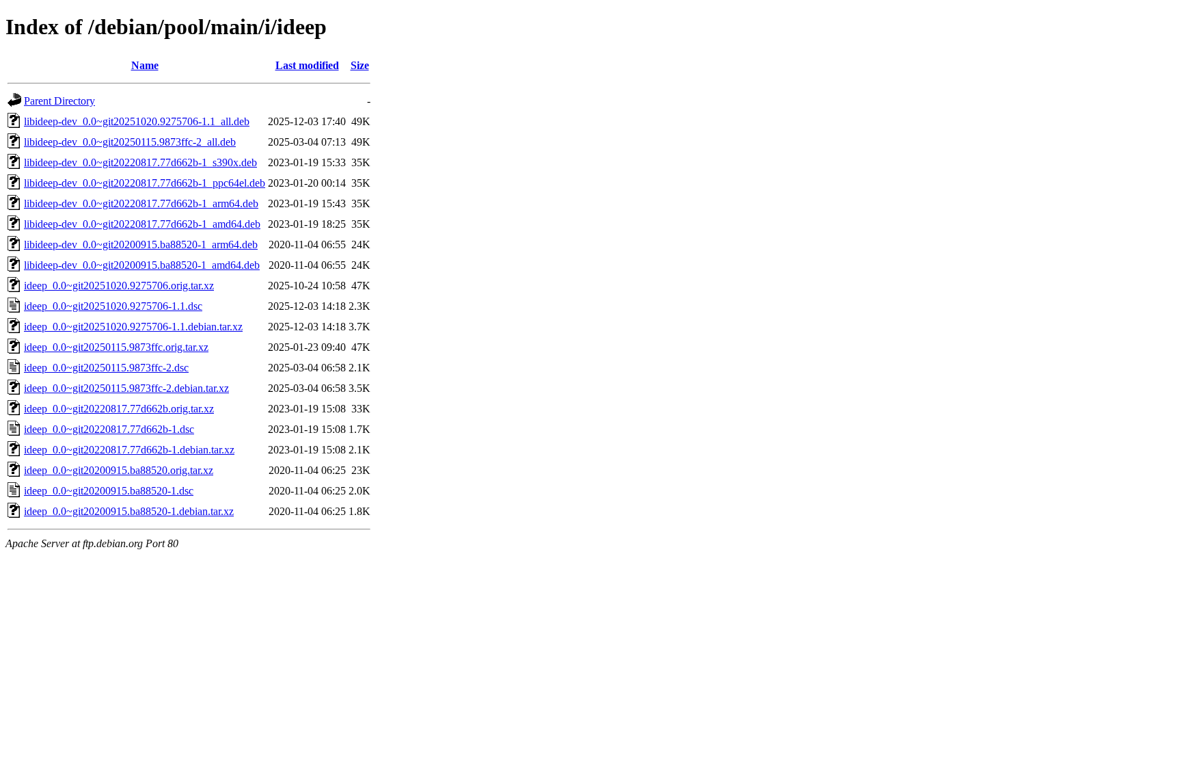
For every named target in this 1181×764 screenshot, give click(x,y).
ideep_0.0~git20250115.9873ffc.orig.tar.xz (116, 347)
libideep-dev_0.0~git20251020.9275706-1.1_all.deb (136, 121)
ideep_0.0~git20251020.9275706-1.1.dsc (113, 306)
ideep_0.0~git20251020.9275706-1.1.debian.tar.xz (133, 326)
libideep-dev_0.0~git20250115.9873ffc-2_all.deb (130, 142)
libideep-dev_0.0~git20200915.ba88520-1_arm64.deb (141, 244)
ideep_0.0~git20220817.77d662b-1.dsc (109, 429)
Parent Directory (59, 101)
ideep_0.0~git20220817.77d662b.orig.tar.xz (119, 408)
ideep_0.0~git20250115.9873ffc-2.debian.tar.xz (126, 388)
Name (145, 65)
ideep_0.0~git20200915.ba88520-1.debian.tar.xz (129, 511)
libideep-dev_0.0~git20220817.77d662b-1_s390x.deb (140, 162)
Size (360, 65)
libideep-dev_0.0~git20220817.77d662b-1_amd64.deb (142, 224)
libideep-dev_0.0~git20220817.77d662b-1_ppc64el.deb (144, 183)
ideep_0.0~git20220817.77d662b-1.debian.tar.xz (129, 450)
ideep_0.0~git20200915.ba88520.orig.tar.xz (118, 470)
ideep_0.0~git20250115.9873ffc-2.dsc (106, 367)
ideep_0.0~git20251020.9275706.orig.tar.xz (119, 285)
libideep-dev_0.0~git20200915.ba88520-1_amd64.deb (142, 265)
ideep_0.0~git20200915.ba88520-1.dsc (108, 491)
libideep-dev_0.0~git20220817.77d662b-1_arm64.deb (141, 203)
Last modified (307, 65)
